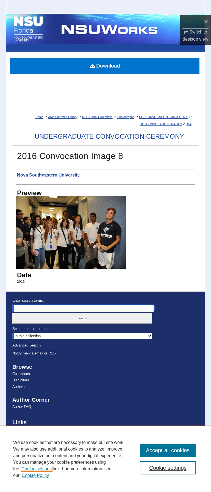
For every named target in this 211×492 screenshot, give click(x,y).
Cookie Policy (35, 475)
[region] (105, 459)
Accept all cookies (168, 450)
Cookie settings (36, 468)
